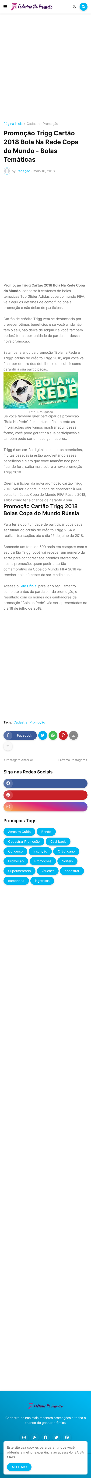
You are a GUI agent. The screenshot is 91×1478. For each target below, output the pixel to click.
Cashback (58, 841)
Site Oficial (28, 586)
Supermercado (19, 871)
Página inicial (13, 123)
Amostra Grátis (19, 832)
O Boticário (66, 851)
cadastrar (72, 871)
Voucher (48, 871)
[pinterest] (46, 795)
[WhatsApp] (53, 735)
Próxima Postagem (71, 760)
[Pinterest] (63, 735)
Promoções (42, 861)
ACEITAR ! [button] (19, 1467)
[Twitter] (42, 735)
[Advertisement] (45, 68)
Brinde (46, 832)
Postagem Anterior (19, 760)
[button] (5, 7)
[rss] (35, 1437)
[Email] (73, 735)
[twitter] (56, 1437)
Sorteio (67, 861)
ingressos (42, 881)
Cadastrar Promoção (42, 123)
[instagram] (46, 806)
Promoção (16, 861)
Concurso (15, 851)
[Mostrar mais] (8, 746)
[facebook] (46, 783)
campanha (16, 881)
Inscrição (40, 851)
